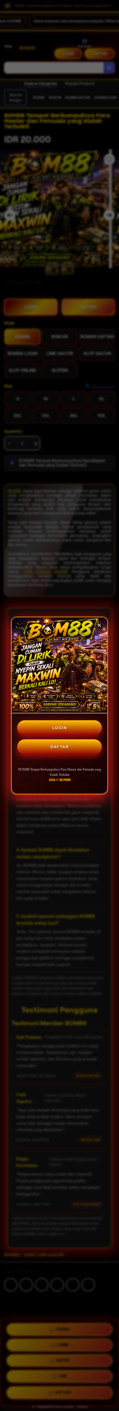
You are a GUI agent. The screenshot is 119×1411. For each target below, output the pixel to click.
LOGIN (59, 728)
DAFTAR (59, 747)
